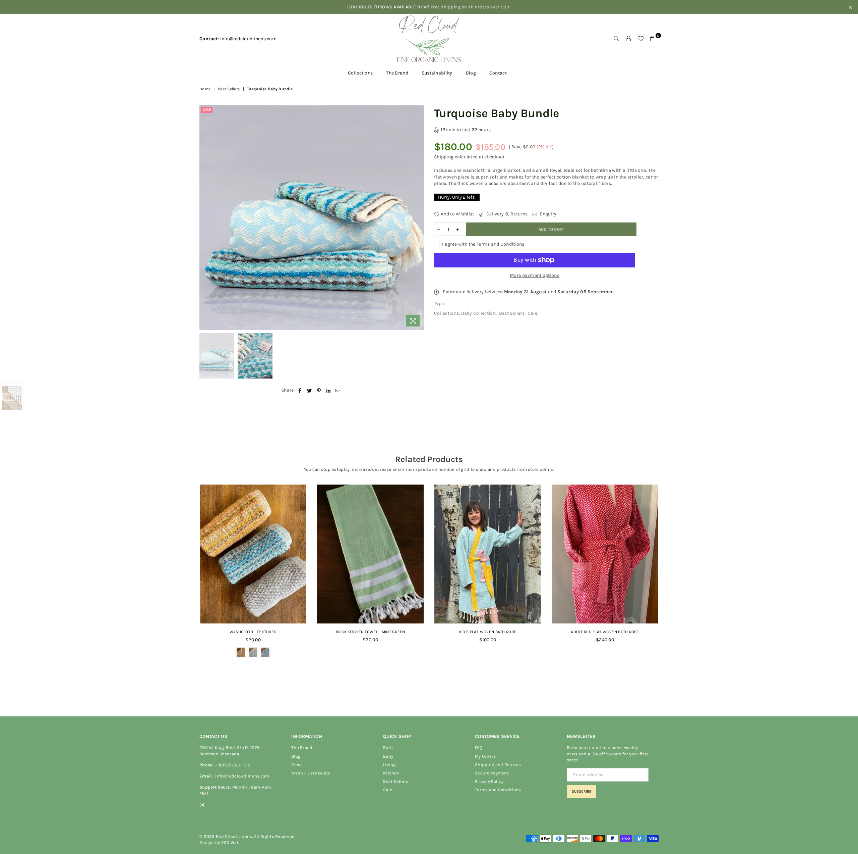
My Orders (485, 756)
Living (389, 764)
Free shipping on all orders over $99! (429, 6)
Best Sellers (229, 89)
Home (204, 89)
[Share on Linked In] (328, 390)
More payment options (534, 275)
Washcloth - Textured (253, 632)
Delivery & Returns (506, 214)
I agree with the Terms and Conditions (483, 244)
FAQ (478, 747)
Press (297, 764)
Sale (207, 109)
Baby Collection (478, 313)
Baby (388, 756)
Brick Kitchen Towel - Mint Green (370, 632)
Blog (471, 73)
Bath (388, 747)
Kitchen (391, 772)
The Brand (397, 73)
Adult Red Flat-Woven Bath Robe (605, 632)
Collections (360, 73)
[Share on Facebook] (300, 390)
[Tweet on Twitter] (309, 390)
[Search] (616, 39)
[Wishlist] (640, 39)
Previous (205, 217)
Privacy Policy (489, 781)
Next (418, 217)
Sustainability (437, 73)
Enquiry (547, 214)
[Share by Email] (338, 390)
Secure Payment (492, 772)
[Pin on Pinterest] (318, 390)
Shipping (443, 157)
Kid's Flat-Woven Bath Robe (487, 632)
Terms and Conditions (498, 789)
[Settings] (628, 39)
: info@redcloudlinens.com (240, 775)
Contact (498, 73)
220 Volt (230, 842)
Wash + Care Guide (310, 772)
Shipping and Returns (498, 764)
